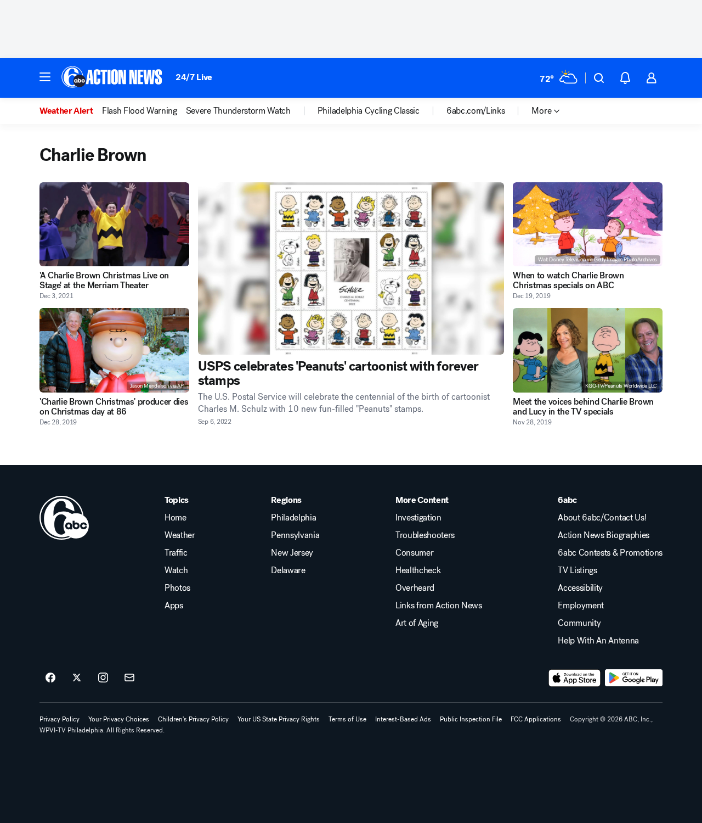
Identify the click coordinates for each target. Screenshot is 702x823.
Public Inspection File (471, 719)
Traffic (176, 552)
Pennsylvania (295, 535)
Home (175, 517)
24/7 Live (194, 77)
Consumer (414, 552)
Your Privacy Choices (118, 719)
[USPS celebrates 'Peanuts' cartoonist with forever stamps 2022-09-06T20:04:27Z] (351, 268)
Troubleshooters (425, 535)
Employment (581, 605)
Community (579, 623)
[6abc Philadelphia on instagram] (103, 678)
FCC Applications (536, 719)
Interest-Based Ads (403, 719)
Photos (177, 588)
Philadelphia (293, 517)
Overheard (414, 588)
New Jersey (292, 552)
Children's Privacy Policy (193, 719)
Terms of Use (347, 719)
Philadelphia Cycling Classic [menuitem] (369, 111)
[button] (44, 77)
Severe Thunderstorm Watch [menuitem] (238, 111)
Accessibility (580, 588)
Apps (174, 605)
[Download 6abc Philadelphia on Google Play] (634, 678)
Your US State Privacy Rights (278, 719)
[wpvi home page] (64, 518)
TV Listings (577, 570)
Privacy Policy (59, 719)
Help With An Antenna (598, 640)
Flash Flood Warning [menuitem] (139, 111)
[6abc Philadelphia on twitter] (77, 678)
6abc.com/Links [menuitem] (475, 111)
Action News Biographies (603, 535)
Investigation (418, 517)
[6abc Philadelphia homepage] (113, 78)
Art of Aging (416, 623)
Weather (180, 535)
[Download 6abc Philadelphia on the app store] (574, 678)
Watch (176, 570)
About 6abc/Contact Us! (602, 517)
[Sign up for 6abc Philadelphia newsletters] (129, 678)
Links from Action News (438, 605)
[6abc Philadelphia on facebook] (50, 678)
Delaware (288, 570)
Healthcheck (417, 570)
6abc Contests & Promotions (610, 552)
